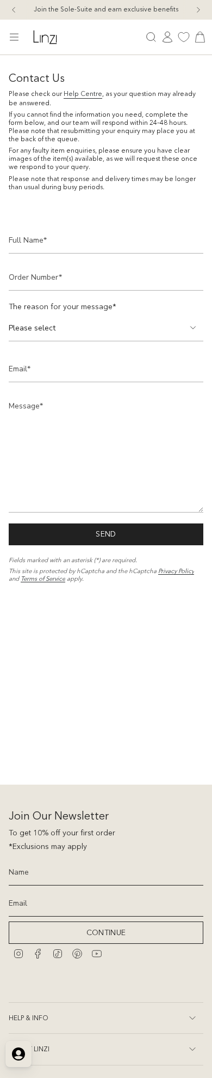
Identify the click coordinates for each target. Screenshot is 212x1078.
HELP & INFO (28, 1018)
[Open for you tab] (18, 1054)
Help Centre (83, 93)
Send (106, 534)
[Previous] (13, 10)
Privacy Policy (176, 571)
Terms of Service (43, 578)
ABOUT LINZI (29, 1049)
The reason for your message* (62, 306)
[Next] (198, 10)
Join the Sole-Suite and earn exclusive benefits (106, 9)
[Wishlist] (183, 37)
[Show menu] (14, 37)
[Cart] (200, 37)
